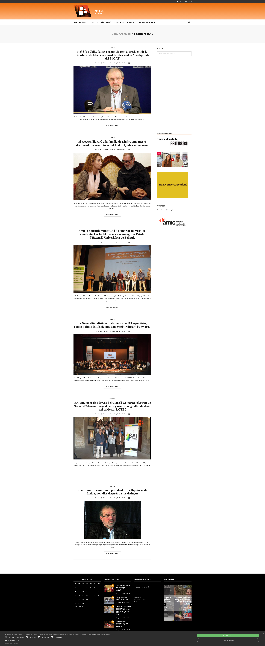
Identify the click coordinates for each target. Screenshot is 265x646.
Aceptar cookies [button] (228, 635)
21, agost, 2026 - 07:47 (123, 594)
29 (75, 603)
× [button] (263, 633)
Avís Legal (137, 597)
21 (98, 595)
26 (90, 599)
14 (98, 591)
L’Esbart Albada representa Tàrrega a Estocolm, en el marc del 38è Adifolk (123, 624)
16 (79, 595)
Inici (75, 22)
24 (83, 599)
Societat (112, 227)
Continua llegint (112, 125)
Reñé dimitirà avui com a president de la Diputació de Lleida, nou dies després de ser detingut (112, 491)
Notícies (82, 22)
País (102, 22)
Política (112, 48)
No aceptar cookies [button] (228, 640)
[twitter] (177, 1)
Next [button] (191, 604)
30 (79, 603)
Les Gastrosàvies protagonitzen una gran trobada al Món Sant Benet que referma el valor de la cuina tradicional (178, 601)
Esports (112, 319)
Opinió (108, 22)
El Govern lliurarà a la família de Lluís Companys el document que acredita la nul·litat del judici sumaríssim (112, 143)
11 (86, 591)
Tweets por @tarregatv (165, 210)
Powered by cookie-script (11, 644)
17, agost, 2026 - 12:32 (122, 618)
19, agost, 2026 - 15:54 (123, 602)
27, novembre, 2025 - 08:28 (178, 609)
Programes (118, 22)
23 (79, 599)
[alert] (132, 638)
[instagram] (180, 1)
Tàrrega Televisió (103, 63)
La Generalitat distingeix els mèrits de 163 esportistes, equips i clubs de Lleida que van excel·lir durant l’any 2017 (112, 324)
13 (94, 591)
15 (75, 595)
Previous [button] (164, 604)
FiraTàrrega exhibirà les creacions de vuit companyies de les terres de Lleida (123, 588)
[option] (178, 603)
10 (83, 591)
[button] (58, 641)
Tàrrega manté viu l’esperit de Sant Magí (122, 598)
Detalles (108, 634)
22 (75, 599)
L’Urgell (93, 22)
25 (87, 599)
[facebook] (174, 1)
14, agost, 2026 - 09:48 (123, 630)
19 (90, 595)
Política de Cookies (140, 602)
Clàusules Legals (139, 600)
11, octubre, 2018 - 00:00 (117, 63)
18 (87, 595)
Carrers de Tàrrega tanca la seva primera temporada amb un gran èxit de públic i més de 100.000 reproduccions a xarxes (123, 610)
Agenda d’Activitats (147, 22)
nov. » (81, 606)
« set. (75, 606)
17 (83, 595)
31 (83, 603)
